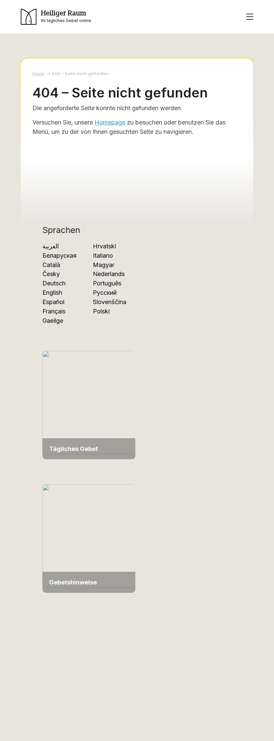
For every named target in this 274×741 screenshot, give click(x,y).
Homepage (110, 122)
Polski (101, 311)
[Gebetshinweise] (89, 535)
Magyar (103, 264)
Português (107, 283)
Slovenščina (109, 301)
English (52, 292)
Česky (51, 273)
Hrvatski (104, 246)
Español (53, 301)
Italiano (103, 255)
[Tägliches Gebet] (89, 402)
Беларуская (59, 255)
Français (53, 311)
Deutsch (53, 283)
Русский (105, 292)
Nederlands (109, 273)
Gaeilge (52, 320)
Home (38, 73)
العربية (50, 246)
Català (51, 264)
